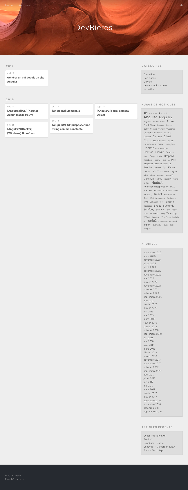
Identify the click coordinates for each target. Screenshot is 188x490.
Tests (174, 210)
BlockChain (150, 125)
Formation (149, 74)
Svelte (157, 205)
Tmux (146, 213)
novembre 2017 (152, 363)
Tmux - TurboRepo (154, 450)
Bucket (169, 125)
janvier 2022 (150, 282)
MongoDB (149, 178)
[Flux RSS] (182, 5)
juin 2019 (148, 311)
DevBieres (94, 27)
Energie (159, 151)
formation (149, 89)
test (171, 225)
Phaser (169, 190)
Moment (160, 175)
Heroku (157, 160)
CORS (146, 129)
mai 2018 (149, 341)
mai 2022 (149, 278)
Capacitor (170, 129)
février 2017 (150, 393)
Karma (171, 167)
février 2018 (150, 352)
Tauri (168, 210)
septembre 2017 (153, 371)
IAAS (173, 160)
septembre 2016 (153, 411)
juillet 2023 (150, 267)
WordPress (166, 217)
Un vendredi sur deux (155, 85)
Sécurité (160, 209)
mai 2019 (149, 315)
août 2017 (149, 374)
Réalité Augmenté (157, 198)
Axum (162, 121)
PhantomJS (159, 190)
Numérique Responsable (156, 186)
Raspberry (148, 194)
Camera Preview (157, 129)
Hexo (164, 160)
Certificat (158, 133)
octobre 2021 (151, 289)
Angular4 (147, 121)
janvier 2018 (150, 356)
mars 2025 (150, 256)
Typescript (171, 213)
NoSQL (147, 183)
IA (169, 160)
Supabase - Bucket (154, 443)
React (158, 194)
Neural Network (171, 179)
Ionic (165, 163)
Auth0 (155, 121)
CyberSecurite (150, 144)
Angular (150, 117)
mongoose (163, 221)
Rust (146, 198)
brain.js (175, 217)
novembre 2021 (152, 285)
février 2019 (150, 322)
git (145, 221)
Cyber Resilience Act (155, 435)
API (146, 113)
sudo (166, 225)
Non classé (150, 78)
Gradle (159, 156)
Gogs (152, 156)
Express (169, 152)
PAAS (172, 187)
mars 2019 (149, 319)
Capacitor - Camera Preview (159, 446)
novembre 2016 (152, 404)
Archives (24, 5)
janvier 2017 (150, 397)
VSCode (147, 217)
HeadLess (148, 160)
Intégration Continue (153, 163)
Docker (149, 148)
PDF (145, 190)
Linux (155, 171)
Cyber (170, 141)
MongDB (169, 175)
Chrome (157, 136)
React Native (169, 194)
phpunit (147, 224)
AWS (155, 113)
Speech (170, 201)
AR (150, 113)
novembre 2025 (152, 252)
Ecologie (164, 148)
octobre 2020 (151, 293)
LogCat (174, 171)
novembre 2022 (152, 274)
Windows (156, 217)
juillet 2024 (150, 263)
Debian (161, 144)
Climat (167, 136)
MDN (146, 175)
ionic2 (152, 221)
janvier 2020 (150, 308)
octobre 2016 (151, 408)
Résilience (171, 198)
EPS (157, 148)
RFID (175, 190)
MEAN (152, 175)
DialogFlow (170, 144)
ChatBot (147, 136)
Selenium (154, 202)
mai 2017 (148, 385)
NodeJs (157, 183)
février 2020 (150, 304)
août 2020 (149, 300)
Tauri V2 (148, 439)
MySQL (159, 179)
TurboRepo (154, 213)
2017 (10, 66)
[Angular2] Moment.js (66, 110)
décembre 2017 (152, 359)
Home (9, 5)
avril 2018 (149, 345)
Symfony (149, 209)
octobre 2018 (151, 330)
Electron (148, 151)
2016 (10, 99)
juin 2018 (148, 337)
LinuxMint (164, 171)
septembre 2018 (153, 333)
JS (170, 163)
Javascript (160, 167)
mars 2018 (149, 348)
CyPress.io (162, 141)
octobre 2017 (151, 367)
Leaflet (147, 171)
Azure (170, 121)
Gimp (146, 156)
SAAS (146, 202)
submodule (157, 225)
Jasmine (148, 167)
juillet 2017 (149, 378)
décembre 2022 (152, 270)
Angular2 (166, 117)
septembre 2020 (153, 297)
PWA (151, 190)
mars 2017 (149, 389)
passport (173, 221)
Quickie (148, 81)
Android (163, 113)
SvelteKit (168, 205)
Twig (163, 213)
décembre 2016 (152, 400)
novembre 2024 (152, 259)
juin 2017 (148, 382)
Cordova (150, 140)
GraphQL (169, 156)
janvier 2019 (150, 326)
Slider (162, 202)
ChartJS (167, 133)
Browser (160, 125)
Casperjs (148, 132)
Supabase (148, 206)
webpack (147, 228)
